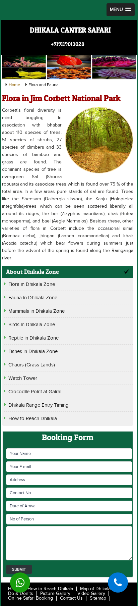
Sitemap (98, 598)
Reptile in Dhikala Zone (33, 338)
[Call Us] (118, 582)
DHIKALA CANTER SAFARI (70, 30)
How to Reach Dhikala (32, 418)
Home (14, 85)
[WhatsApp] (20, 582)
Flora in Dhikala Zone (31, 284)
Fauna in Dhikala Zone (32, 298)
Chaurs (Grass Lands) (31, 365)
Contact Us (71, 598)
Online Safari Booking (30, 598)
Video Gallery (91, 593)
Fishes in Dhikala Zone (33, 351)
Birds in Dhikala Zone (31, 324)
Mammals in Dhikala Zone (36, 311)
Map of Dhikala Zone (101, 589)
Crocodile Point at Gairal (34, 392)
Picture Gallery (55, 593)
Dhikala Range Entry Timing (38, 405)
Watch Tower (22, 378)
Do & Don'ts (20, 593)
